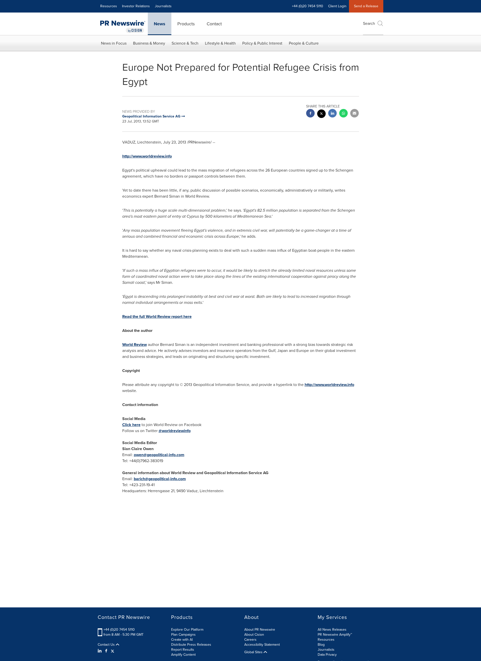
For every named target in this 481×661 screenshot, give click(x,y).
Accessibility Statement (262, 644)
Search (369, 23)
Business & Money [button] (149, 43)
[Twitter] (112, 650)
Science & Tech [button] (185, 43)
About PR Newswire (259, 629)
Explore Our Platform (187, 629)
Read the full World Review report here (157, 316)
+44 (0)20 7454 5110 (119, 629)
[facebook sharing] (310, 114)
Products (186, 24)
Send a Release (366, 6)
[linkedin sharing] (332, 114)
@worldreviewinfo (175, 431)
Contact (214, 24)
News (159, 24)
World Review (134, 344)
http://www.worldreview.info (329, 384)
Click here (131, 425)
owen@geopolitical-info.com (159, 455)
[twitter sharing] (321, 114)
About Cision (254, 634)
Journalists (163, 6)
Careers (250, 639)
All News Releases (332, 629)
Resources (108, 6)
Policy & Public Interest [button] (262, 43)
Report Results (182, 649)
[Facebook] (106, 650)
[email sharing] (354, 114)
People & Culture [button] (304, 43)
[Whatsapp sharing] (343, 114)
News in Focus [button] (114, 43)
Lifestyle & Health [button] (220, 43)
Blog (321, 644)
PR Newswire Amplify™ (335, 634)
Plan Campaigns (183, 634)
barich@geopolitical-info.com (160, 479)
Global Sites (254, 652)
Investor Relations (136, 6)
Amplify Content (183, 654)
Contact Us (107, 644)
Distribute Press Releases (191, 644)
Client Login (337, 6)
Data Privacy (327, 654)
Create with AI (182, 639)
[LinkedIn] (100, 650)
